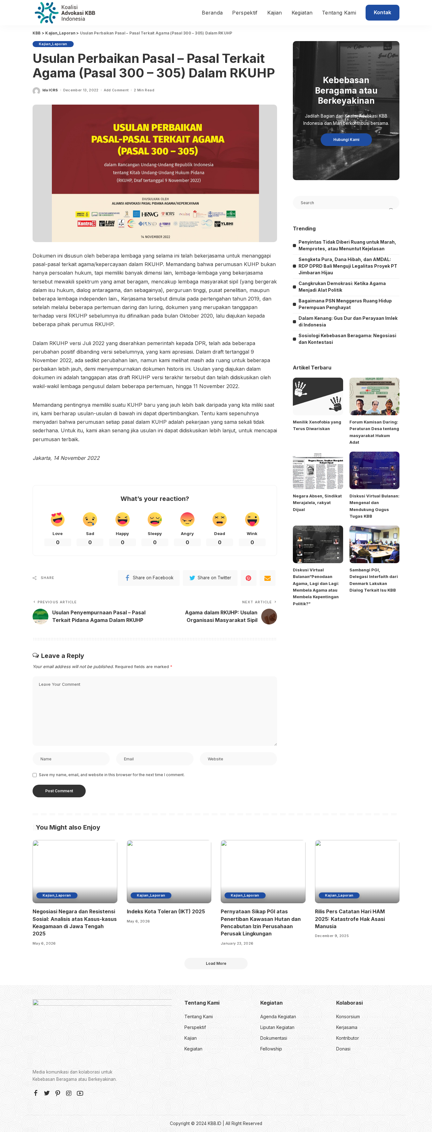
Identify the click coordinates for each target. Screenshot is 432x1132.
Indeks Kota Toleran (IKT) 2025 (166, 911)
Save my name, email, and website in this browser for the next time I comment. (112, 774)
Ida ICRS (50, 90)
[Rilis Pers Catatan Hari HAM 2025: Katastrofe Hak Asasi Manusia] (357, 872)
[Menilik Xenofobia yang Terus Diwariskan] (318, 396)
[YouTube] (80, 1093)
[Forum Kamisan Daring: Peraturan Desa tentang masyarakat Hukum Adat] (374, 396)
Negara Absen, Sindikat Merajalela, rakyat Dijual (317, 503)
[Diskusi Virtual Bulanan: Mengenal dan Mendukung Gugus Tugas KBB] (374, 470)
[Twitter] (47, 1093)
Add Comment (116, 90)
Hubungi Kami (346, 139)
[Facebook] (36, 1093)
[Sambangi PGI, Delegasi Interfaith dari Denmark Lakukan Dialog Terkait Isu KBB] (374, 544)
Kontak (382, 12)
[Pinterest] (248, 578)
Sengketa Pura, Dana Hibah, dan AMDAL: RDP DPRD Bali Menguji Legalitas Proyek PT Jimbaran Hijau (348, 266)
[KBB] (65, 12)
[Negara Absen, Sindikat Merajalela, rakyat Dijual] (318, 470)
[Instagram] (69, 1093)
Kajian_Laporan (53, 44)
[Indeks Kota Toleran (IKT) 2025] (169, 872)
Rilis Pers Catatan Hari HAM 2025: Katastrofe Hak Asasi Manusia (350, 918)
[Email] (267, 578)
